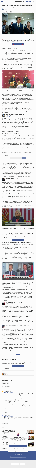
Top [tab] (3, 427)
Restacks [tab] (8, 383)
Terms (20, 461)
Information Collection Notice (18, 448)
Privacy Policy (24, 448)
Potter (5, 415)
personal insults (30, 184)
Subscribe (28, 1)
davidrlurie (7, 179)
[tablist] (6, 383)
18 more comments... (5, 423)
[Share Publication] (25, 1)
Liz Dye (7, 115)
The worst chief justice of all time (8, 430)
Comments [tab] (4, 383)
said (20, 290)
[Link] (0, 133)
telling (17, 122)
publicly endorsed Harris (19, 95)
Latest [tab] (5, 427)
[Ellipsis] (33, 391)
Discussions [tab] (8, 427)
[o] (18, 79)
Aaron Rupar (7, 303)
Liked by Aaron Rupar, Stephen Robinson (9, 392)
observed (12, 333)
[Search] (23, 1)
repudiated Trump (7, 321)
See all (4, 448)
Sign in (33, 1)
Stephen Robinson (6, 8)
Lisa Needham (7, 432)
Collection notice (23, 461)
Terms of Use (22, 447)
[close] (26, 433)
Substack (13, 466)
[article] (18, 432)
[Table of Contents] (1, 234)
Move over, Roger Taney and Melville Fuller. (8, 431)
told (27, 293)
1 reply (6, 412)
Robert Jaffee (6, 391)
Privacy (17, 461)
